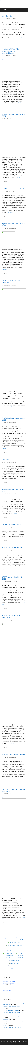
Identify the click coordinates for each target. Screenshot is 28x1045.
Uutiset (5, 41)
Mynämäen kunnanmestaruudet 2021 (12, 1027)
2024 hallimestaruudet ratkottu (13, 189)
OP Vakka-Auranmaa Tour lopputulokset (13, 1016)
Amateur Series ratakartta (11, 524)
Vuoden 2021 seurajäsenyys (12, 547)
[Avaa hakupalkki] (26, 10)
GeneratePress (14, 1042)
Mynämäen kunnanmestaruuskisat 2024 (13, 1006)
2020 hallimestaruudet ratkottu (13, 754)
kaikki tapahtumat (7, 990)
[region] (14, 4)
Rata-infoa (6, 460)
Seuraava (12, 930)
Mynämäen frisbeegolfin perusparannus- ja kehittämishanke (10, 51)
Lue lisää (20, 37)
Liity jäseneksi (7, 16)
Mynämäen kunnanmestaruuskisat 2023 (13, 1012)
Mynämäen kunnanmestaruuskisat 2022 (13, 1021)
